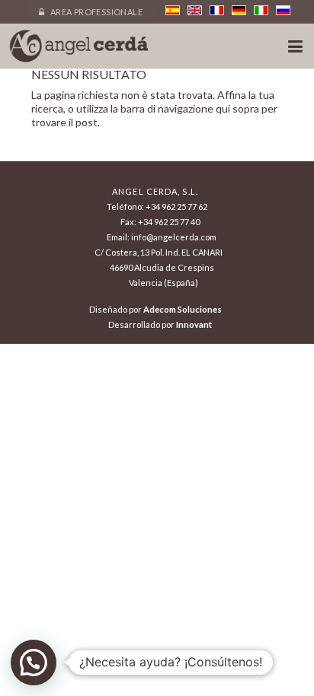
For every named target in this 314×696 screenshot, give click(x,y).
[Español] (172, 10)
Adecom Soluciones (182, 309)
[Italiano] (261, 10)
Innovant (194, 324)
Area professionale (95, 12)
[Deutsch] (239, 10)
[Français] (217, 10)
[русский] (283, 10)
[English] (194, 10)
